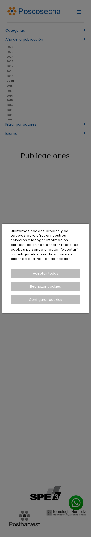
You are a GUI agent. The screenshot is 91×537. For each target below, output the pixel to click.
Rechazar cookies (45, 286)
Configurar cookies (45, 299)
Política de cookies (53, 259)
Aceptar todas (45, 273)
